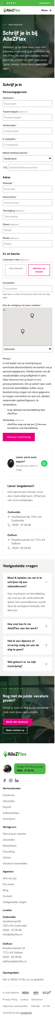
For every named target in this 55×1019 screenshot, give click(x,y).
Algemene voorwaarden (15, 1012)
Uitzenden (9, 801)
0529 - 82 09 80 (21, 547)
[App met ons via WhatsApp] (44, 463)
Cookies (24, 1005)
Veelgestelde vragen (15, 902)
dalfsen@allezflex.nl (14, 961)
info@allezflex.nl (12, 934)
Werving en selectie (14, 833)
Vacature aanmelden (15, 863)
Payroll (7, 807)
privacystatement (13, 383)
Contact (7, 896)
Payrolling (9, 851)
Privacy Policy (10, 1005)
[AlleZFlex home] (12, 10)
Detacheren (9, 845)
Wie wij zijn (9, 878)
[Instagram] (11, 780)
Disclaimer (36, 1005)
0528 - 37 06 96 (21, 524)
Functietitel (8, 283)
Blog (5, 890)
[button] (22, 332)
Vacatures (9, 795)
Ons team (8, 884)
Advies (7, 857)
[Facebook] (4, 780)
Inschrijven (9, 818)
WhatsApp (8, 420)
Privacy (6, 358)
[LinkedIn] (17, 780)
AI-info (46, 1012)
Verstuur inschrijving (19, 437)
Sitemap (35, 1012)
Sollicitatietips (11, 812)
